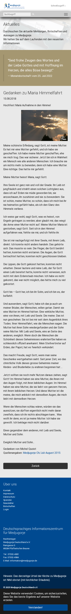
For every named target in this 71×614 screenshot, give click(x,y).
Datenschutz (9, 497)
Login (6, 509)
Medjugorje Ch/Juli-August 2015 (41, 452)
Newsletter (8, 503)
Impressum (8, 493)
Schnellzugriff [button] (58, 5)
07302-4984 (13, 557)
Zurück (35, 465)
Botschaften (9, 506)
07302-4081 (13, 554)
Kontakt (7, 490)
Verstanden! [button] (35, 607)
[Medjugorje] (14, 6)
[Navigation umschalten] (66, 14)
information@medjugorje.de (23, 560)
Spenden (7, 500)
